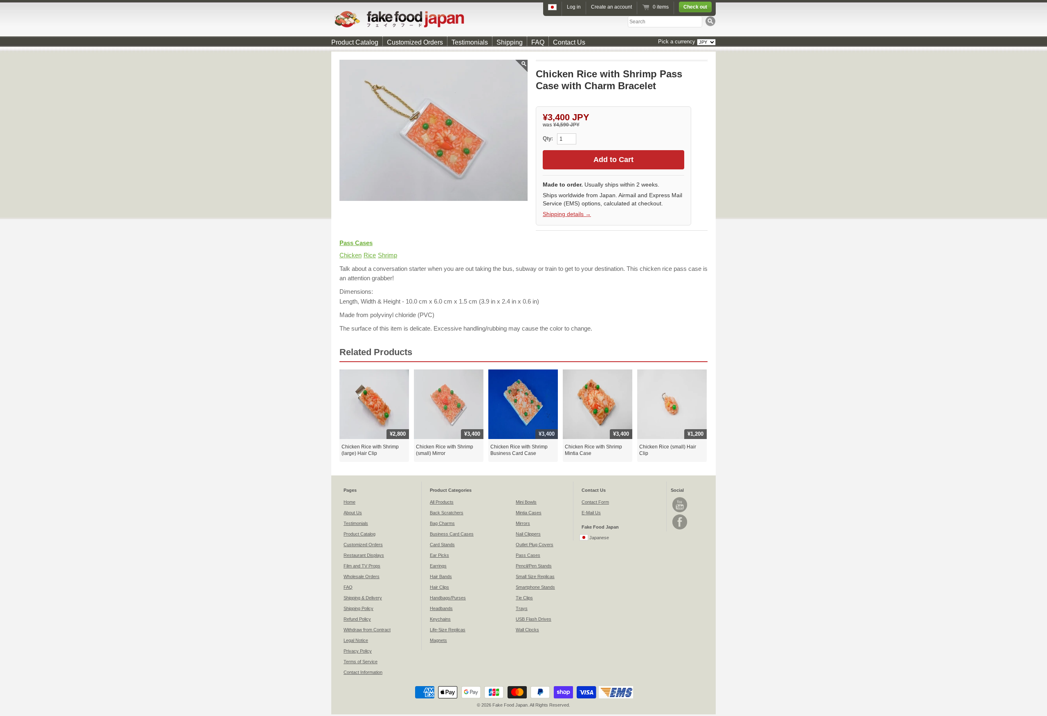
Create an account (611, 7)
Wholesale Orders (362, 576)
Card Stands (442, 544)
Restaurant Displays (364, 555)
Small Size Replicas (535, 576)
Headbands (441, 608)
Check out (695, 7)
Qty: (549, 138)
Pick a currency (677, 41)
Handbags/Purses (448, 597)
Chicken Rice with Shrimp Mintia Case (593, 450)
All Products (442, 502)
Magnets (438, 640)
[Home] (523, 19)
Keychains (440, 619)
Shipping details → (567, 214)
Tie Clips (524, 597)
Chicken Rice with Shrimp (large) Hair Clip (370, 450)
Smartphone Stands (535, 587)
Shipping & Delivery (363, 597)
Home (349, 502)
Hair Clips (439, 587)
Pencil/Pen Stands (534, 565)
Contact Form (595, 502)
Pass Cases (356, 242)
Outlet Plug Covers (534, 544)
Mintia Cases (528, 512)
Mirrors (523, 523)
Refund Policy (357, 619)
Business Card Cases (452, 533)
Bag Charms (442, 523)
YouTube (679, 504)
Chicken (350, 255)
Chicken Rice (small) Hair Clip (667, 450)
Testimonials (470, 42)
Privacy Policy (358, 650)
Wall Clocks (527, 629)
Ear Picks (439, 555)
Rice (370, 255)
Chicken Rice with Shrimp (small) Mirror (444, 450)
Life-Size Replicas (447, 629)
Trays (522, 608)
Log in (574, 7)
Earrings (438, 565)
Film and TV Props (362, 565)
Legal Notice (356, 640)
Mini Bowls (526, 502)
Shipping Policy (358, 608)
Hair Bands (441, 576)
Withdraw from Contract (367, 629)
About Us (353, 512)
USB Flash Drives (533, 619)
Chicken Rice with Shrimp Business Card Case (519, 450)
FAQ (537, 42)
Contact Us (569, 42)
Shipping (510, 42)
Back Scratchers (446, 512)
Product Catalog (354, 42)
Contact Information (363, 672)
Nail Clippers (528, 533)
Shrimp (387, 255)
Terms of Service (360, 661)
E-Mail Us (591, 512)
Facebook (679, 521)
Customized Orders (415, 42)
